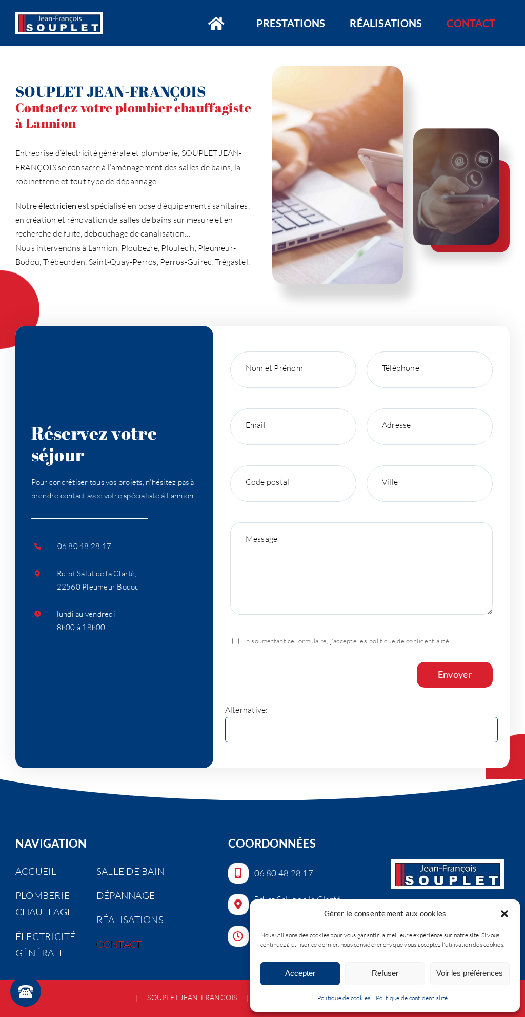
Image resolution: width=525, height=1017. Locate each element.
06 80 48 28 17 (84, 546)
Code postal (268, 482)
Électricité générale (45, 944)
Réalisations (130, 919)
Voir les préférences (469, 973)
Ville (390, 482)
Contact (119, 944)
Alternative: (246, 710)
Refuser (385, 973)
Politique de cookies (344, 998)
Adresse (396, 425)
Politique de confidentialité (412, 998)
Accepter (300, 973)
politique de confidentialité (409, 641)
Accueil (36, 871)
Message (262, 539)
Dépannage (125, 895)
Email (256, 425)
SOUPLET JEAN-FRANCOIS (192, 997)
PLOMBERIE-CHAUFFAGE (44, 903)
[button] (504, 914)
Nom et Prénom (274, 368)
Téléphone (400, 368)
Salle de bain (130, 871)
